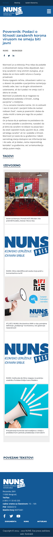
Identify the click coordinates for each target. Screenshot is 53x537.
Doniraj (17, 3)
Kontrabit (29, 534)
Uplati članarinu (31, 3)
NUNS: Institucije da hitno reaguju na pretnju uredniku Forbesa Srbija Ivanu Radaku (24, 379)
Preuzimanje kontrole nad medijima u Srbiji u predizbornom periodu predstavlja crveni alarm (25, 432)
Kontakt (6, 3)
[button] (46, 11)
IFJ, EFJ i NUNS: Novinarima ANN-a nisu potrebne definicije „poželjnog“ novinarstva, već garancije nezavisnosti (26, 326)
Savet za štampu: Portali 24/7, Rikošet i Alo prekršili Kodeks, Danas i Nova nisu (23, 220)
